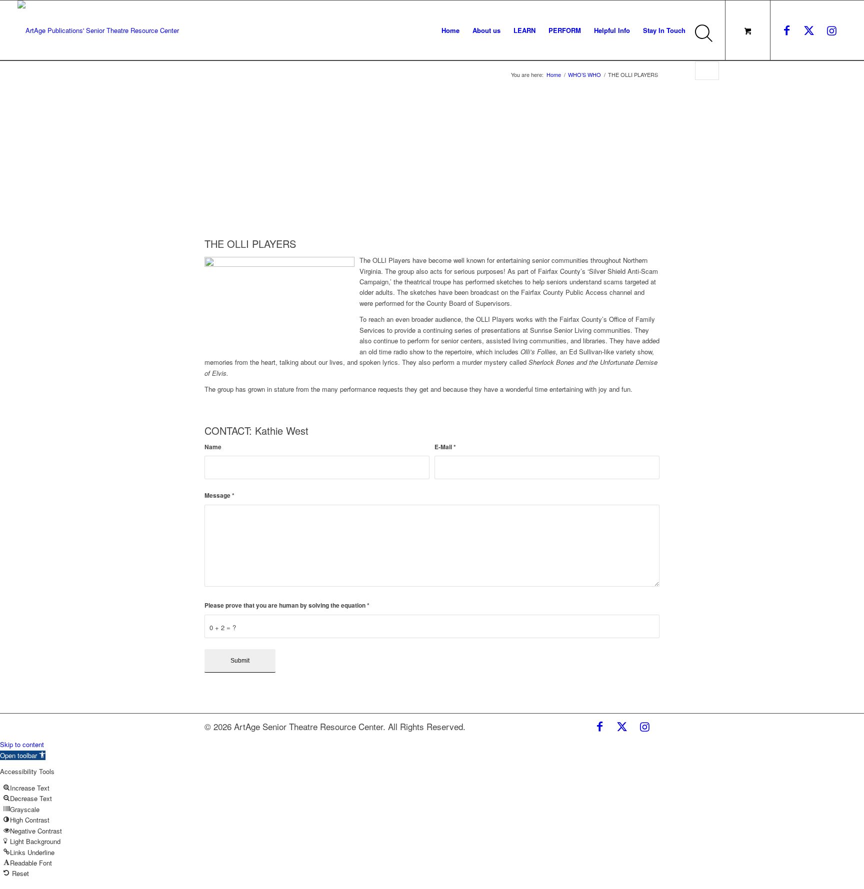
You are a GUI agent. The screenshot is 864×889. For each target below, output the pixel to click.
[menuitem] (450, 30)
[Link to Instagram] (831, 29)
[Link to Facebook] (786, 29)
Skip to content (22, 744)
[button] (23, 755)
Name (213, 447)
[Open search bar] (706, 39)
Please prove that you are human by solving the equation (287, 605)
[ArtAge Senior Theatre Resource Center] (98, 30)
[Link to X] (809, 29)
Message (219, 495)
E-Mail (445, 447)
